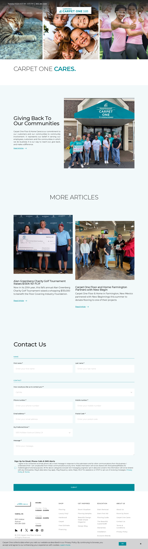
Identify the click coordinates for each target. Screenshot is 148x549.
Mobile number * (81, 400)
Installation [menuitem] (101, 532)
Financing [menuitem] (62, 529)
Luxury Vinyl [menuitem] (63, 513)
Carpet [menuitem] (61, 521)
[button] (132, 13)
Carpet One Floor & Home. (31, 535)
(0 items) (140, 13)
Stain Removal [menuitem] (102, 510)
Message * (17, 440)
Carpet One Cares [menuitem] (123, 517)
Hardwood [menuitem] (63, 517)
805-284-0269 (41, 4)
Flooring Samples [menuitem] (85, 513)
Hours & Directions (105, 13)
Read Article (19, 301)
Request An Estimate (121, 13)
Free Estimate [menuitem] (64, 525)
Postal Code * (80, 413)
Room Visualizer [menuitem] (84, 510)
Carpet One (18, 23)
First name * (18, 363)
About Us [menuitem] (120, 510)
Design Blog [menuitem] (83, 526)
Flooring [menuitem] (62, 510)
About (28, 23)
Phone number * (20, 400)
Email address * (19, 413)
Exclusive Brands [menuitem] (104, 536)
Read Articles (19, 148)
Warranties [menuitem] (101, 528)
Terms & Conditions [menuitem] (120, 527)
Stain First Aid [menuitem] (102, 513)
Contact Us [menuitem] (120, 521)
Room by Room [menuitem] (122, 513)
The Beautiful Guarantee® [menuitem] (102, 523)
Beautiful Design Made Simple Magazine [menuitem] (84, 520)
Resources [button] (27, 13)
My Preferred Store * (21, 427)
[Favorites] (136, 13)
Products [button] (12, 13)
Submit (74, 487)
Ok (122, 544)
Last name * (79, 363)
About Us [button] (40, 13)
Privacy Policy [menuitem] (121, 532)
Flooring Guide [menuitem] (103, 517)
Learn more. (65, 545)
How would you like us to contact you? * (29, 387)
